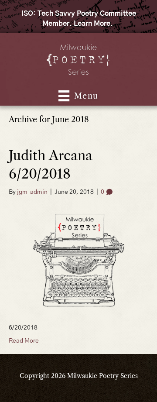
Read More (24, 341)
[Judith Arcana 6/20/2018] (78, 260)
